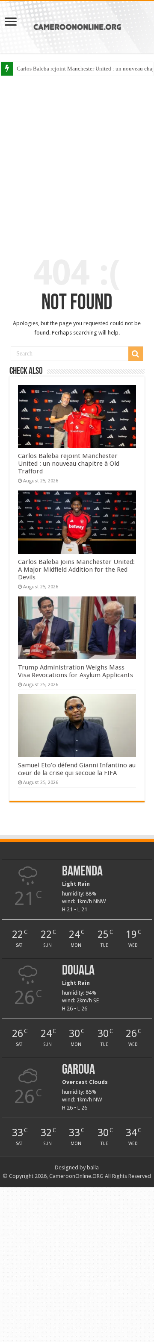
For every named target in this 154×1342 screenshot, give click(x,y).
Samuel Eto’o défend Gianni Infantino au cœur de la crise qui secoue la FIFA (77, 769)
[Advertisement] (77, 159)
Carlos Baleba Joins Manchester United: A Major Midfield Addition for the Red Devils (76, 569)
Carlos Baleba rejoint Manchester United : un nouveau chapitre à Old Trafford (68, 463)
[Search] (135, 354)
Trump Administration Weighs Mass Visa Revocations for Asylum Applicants (75, 671)
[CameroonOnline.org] (77, 25)
